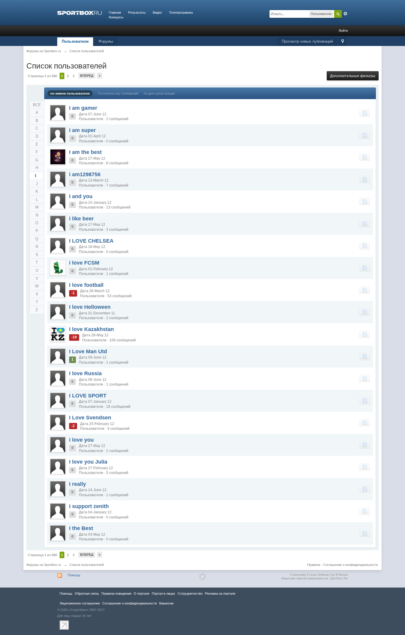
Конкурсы (116, 17)
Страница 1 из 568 (42, 76)
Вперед (86, 75)
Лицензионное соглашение (80, 603)
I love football (86, 285)
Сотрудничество (190, 593)
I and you (81, 196)
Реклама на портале (220, 593)
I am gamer (83, 108)
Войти (343, 30)
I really (77, 484)
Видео (157, 12)
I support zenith (89, 506)
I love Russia (85, 373)
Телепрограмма (181, 12)
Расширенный (345, 13)
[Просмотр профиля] (58, 113)
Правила (313, 564)
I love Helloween (90, 307)
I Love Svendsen (90, 418)
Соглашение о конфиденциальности (350, 564)
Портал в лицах (163, 593)
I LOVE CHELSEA (91, 241)
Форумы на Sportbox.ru (43, 564)
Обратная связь (87, 593)
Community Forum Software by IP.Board (319, 575)
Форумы (105, 41)
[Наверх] (202, 576)
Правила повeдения (116, 593)
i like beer (81, 219)
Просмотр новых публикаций (307, 41)
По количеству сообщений (118, 93)
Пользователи (75, 41)
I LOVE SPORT (87, 396)
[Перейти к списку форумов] (79, 12)
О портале (141, 593)
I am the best (85, 152)
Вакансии (166, 603)
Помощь (74, 575)
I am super (82, 130)
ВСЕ (37, 105)
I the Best (81, 528)
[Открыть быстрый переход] (342, 41)
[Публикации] (364, 112)
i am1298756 (85, 174)
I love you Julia (88, 462)
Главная (115, 12)
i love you (81, 440)
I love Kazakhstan (91, 329)
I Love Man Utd (88, 351)
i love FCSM (84, 263)
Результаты (137, 12)
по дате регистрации (159, 93)
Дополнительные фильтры (352, 76)
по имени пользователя (70, 93)
